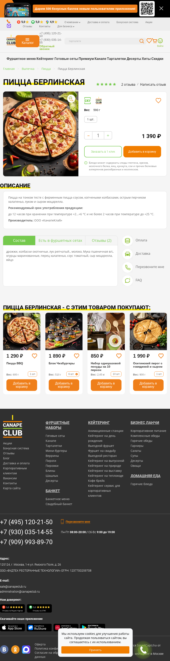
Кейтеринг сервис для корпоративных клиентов (104, 491)
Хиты (146, 59)
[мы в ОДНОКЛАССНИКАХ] (15, 649)
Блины (50, 471)
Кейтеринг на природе (104, 466)
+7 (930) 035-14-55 (50, 41)
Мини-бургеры (56, 451)
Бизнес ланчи (145, 422)
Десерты (134, 59)
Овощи (136, 466)
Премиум (86, 59)
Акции (148, 22)
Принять (95, 650)
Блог (6, 458)
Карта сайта (12, 488)
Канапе (100, 59)
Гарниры (137, 446)
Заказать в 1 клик (103, 151)
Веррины (52, 456)
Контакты (44, 26)
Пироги (51, 461)
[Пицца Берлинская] (40, 133)
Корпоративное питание (148, 431)
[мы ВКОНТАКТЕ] (4, 649)
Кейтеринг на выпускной (106, 461)
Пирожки (52, 466)
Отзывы (27, 26)
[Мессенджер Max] (26, 649)
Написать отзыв (153, 84)
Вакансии (10, 478)
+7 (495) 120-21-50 (50, 35)
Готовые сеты (66, 59)
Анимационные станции (105, 431)
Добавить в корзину (142, 151)
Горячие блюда (142, 484)
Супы (134, 456)
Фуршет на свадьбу (102, 451)
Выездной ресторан (102, 456)
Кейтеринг (45, 59)
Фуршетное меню (21, 59)
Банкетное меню (58, 499)
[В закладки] (158, 100)
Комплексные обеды (145, 436)
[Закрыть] (161, 8)
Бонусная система (127, 22)
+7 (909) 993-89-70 (26, 542)
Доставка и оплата (98, 22)
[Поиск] (141, 42)
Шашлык (52, 476)
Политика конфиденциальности (57, 648)
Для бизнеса (65, 26)
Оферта (40, 644)
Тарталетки (116, 59)
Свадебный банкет (59, 504)
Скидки (157, 59)
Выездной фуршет (101, 446)
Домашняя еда (145, 476)
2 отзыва (128, 84)
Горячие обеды (141, 441)
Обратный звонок (47, 47)
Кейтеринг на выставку (105, 471)
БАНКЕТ (53, 491)
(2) (101, 240)
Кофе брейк (96, 481)
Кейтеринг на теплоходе (105, 476)
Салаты (136, 451)
